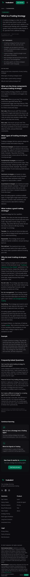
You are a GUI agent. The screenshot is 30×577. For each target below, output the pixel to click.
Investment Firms (6, 522)
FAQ (18, 508)
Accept (26, 575)
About (18, 511)
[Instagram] (9, 490)
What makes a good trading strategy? (11, 78)
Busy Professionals (6, 508)
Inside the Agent (21, 502)
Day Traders (4, 499)
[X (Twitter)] (2, 490)
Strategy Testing (5, 513)
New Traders (4, 511)
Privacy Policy (4, 531)
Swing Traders (5, 502)
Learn (2, 8)
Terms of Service (5, 534)
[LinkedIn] (5, 490)
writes (8, 325)
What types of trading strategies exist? (11, 75)
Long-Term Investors (6, 519)
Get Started (20, 2)
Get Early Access (15, 467)
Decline (21, 575)
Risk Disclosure (5, 537)
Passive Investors (5, 505)
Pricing (19, 505)
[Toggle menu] (27, 2)
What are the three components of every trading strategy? (14, 72)
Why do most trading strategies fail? (11, 81)
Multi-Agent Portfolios (7, 516)
